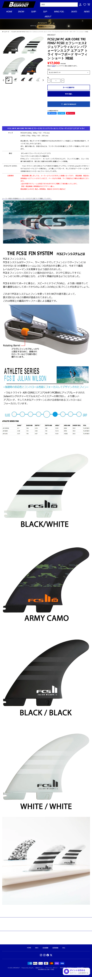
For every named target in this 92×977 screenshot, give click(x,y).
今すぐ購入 (68, 94)
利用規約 (62, 968)
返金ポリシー (39, 968)
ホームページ (5, 31)
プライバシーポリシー (51, 968)
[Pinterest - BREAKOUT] (44, 955)
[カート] (88, 4)
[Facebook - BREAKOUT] (47, 955)
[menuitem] (9, 80)
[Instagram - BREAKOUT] (41, 955)
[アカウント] (80, 4)
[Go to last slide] (3, 80)
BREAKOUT (16, 968)
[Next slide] (43, 80)
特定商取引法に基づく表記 (46, 969)
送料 (53, 66)
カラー (49, 69)
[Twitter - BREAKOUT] (51, 955)
